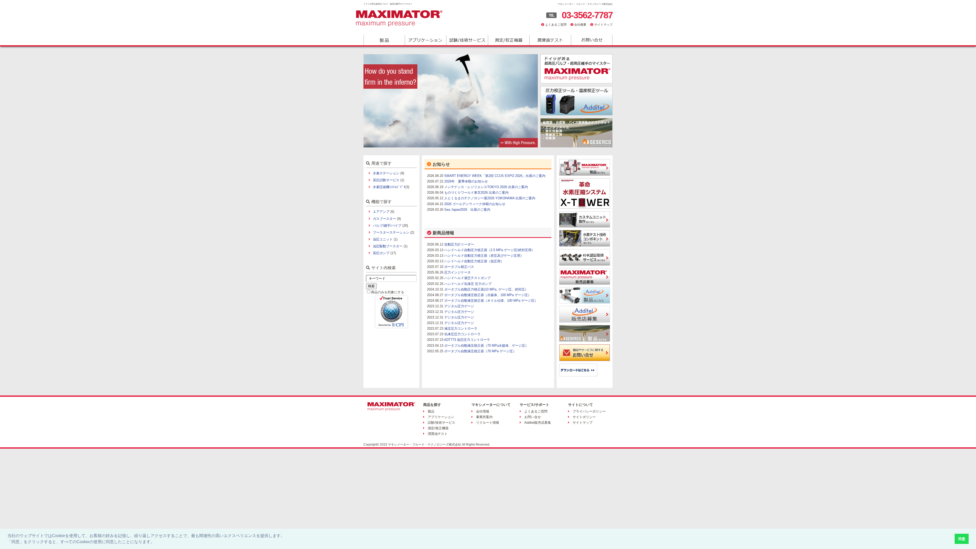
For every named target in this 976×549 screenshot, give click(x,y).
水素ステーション (386, 173)
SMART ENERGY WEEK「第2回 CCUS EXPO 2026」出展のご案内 (494, 176)
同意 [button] (961, 539)
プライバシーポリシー (589, 411)
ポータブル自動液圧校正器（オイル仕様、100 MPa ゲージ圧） (491, 300)
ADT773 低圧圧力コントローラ (467, 340)
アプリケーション (425, 40)
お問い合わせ (591, 40)
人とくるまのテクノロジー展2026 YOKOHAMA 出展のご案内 (489, 198)
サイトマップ (603, 24)
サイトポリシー (584, 417)
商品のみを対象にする (387, 292)
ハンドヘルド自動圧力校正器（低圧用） (474, 261)
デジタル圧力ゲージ (459, 306)
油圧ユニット (383, 239)
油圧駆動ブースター (388, 246)
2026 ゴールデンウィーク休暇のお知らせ (474, 204)
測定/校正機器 (508, 40)
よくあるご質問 (556, 24)
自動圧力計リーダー (459, 244)
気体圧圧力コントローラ (462, 334)
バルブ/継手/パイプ (387, 225)
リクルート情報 (487, 422)
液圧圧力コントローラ (460, 328)
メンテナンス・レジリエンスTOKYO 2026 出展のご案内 (486, 187)
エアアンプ (381, 212)
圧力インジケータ (457, 272)
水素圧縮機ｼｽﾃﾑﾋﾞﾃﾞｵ (389, 187)
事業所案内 (484, 417)
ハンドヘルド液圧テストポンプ (467, 278)
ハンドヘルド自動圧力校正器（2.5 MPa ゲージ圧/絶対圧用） (489, 250)
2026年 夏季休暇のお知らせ (466, 181)
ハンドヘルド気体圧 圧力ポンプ (468, 284)
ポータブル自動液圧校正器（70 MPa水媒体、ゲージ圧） (486, 345)
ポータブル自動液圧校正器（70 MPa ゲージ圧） (480, 351)
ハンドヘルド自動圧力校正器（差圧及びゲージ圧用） (484, 255)
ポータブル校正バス (459, 267)
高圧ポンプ (381, 253)
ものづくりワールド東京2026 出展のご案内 (476, 192)
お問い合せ (532, 417)
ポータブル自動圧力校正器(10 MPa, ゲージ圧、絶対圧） (486, 289)
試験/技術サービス (467, 40)
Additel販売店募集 (537, 422)
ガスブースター (384, 219)
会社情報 (482, 411)
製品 (384, 40)
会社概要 (580, 24)
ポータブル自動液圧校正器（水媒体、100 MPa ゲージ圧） (487, 295)
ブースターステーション (391, 232)
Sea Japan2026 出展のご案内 (467, 209)
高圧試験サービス (386, 180)
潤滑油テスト (550, 40)
